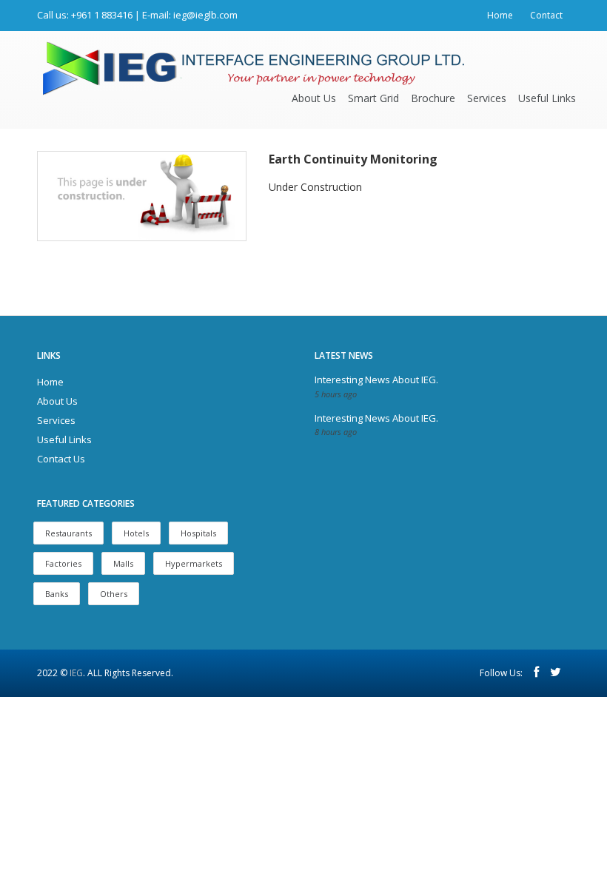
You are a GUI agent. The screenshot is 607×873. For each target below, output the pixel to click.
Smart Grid (373, 98)
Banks (56, 593)
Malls (123, 563)
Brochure (433, 98)
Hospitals (198, 533)
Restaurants (68, 533)
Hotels (136, 533)
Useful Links (547, 98)
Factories (63, 563)
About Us (314, 98)
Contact (546, 15)
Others (113, 593)
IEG (76, 673)
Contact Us (61, 458)
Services (486, 98)
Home (500, 15)
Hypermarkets (193, 563)
